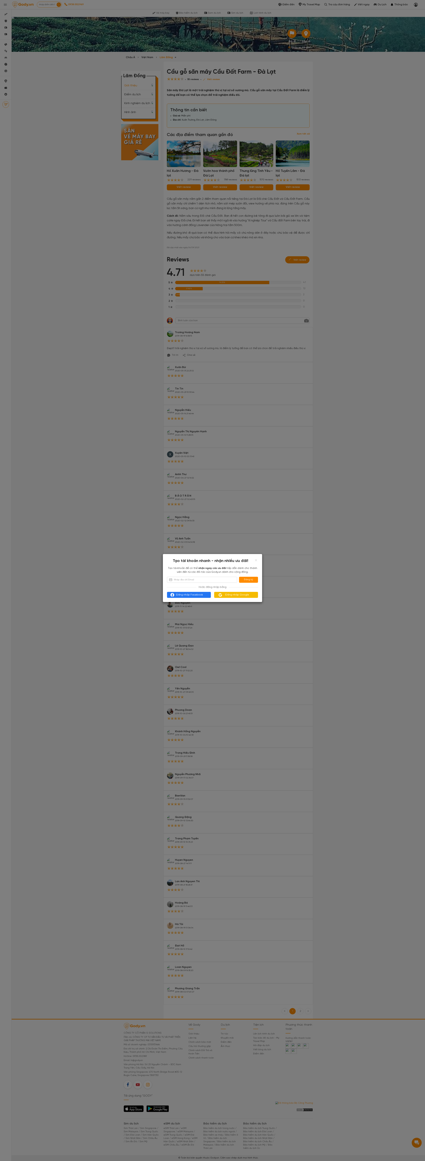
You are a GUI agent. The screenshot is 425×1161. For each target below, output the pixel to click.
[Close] (256, 560)
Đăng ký (248, 579)
